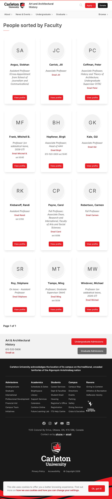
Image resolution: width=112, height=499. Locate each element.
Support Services (39, 399)
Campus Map (75, 386)
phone (59, 434)
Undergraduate (12, 386)
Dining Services (76, 407)
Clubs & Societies (77, 411)
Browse (102, 14)
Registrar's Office (59, 403)
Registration (56, 407)
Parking (72, 399)
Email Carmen (92, 215)
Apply (89, 5)
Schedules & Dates (39, 386)
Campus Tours (12, 407)
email (68, 434)
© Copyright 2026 (71, 471)
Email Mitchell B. (19, 153)
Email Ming (56, 296)
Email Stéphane (20, 296)
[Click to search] (81, 5)
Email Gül (92, 147)
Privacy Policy (38, 471)
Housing (54, 399)
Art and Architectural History (41, 5)
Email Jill (56, 75)
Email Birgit (56, 150)
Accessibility (54, 471)
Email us (10, 352)
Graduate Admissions (92, 351)
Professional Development (17, 399)
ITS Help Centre (58, 411)
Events (72, 395)
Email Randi (19, 215)
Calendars (35, 403)
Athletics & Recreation (96, 391)
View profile (20, 98)
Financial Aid (11, 403)
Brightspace (36, 391)
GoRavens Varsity (94, 395)
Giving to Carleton (94, 386)
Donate (103, 5)
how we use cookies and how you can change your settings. (47, 490)
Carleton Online (38, 407)
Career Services (58, 386)
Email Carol (56, 231)
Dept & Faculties (58, 391)
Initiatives (9, 411)
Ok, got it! (97, 488)
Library (34, 395)
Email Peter (92, 88)
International (11, 395)
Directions (73, 391)
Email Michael (92, 300)
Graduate (9, 391)
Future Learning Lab (40, 411)
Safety (71, 403)
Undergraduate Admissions (89, 341)
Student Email (57, 395)
